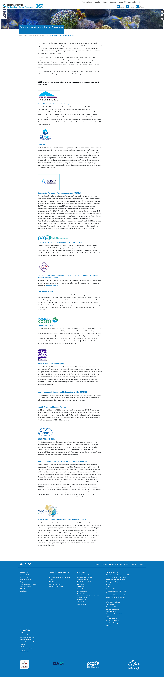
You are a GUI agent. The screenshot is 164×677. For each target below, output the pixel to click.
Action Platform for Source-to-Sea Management (56, 104)
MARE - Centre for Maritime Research (52, 407)
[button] (141, 2)
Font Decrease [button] (132, 6)
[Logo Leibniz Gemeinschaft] (134, 664)
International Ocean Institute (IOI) (51, 364)
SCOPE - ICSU (49, 439)
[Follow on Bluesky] (30, 564)
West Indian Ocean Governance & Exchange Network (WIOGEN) (63, 461)
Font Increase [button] (122, 6)
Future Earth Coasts (45, 325)
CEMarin (41, 145)
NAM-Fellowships (52, 286)
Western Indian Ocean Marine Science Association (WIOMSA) (62, 520)
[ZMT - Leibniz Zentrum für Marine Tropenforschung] (23, 5)
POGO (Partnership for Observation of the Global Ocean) (60, 242)
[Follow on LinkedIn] (25, 564)
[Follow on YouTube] (21, 564)
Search (131, 2)
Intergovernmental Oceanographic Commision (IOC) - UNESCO (62, 392)
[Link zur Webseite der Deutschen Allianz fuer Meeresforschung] (58, 664)
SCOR (40, 439)
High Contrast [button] (141, 6)
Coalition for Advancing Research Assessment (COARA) (59, 193)
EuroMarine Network (46, 292)
